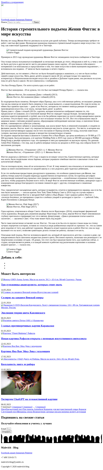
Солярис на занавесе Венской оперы (22, 297)
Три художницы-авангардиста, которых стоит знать (31, 284)
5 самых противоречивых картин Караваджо (27, 325)
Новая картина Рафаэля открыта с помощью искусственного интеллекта (44, 338)
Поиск (4, 22)
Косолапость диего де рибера (18, 364)
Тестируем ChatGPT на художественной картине (29, 399)
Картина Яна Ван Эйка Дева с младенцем (25, 351)
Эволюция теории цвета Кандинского (23, 312)
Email (4, 429)
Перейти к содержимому (12, 2)
